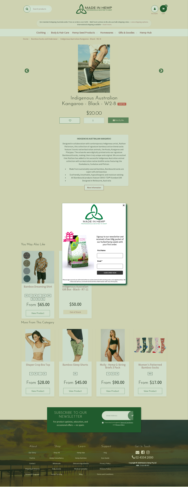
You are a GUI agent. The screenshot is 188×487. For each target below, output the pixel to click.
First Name (101, 250)
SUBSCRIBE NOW (110, 273)
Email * (99, 261)
